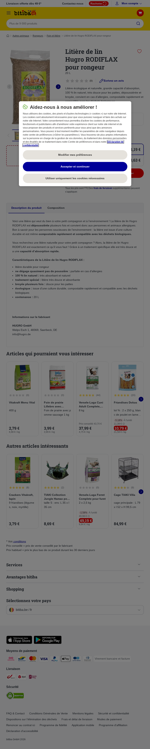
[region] (75, 143)
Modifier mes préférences (75, 154)
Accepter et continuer (75, 166)
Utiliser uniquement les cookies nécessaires (75, 178)
